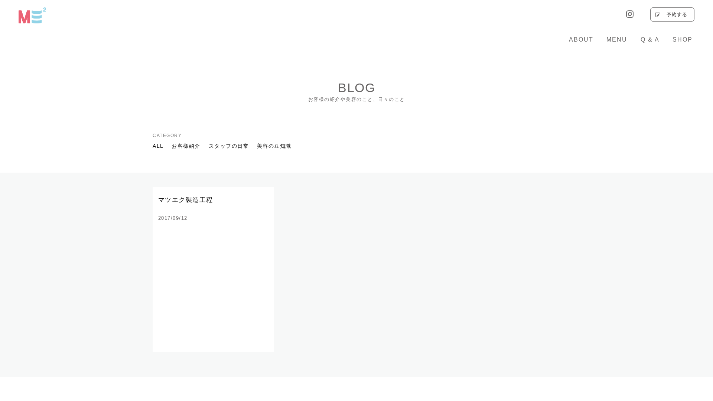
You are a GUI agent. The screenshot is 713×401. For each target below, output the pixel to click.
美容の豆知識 (274, 146)
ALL (158, 146)
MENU (616, 39)
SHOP (683, 39)
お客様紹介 (186, 146)
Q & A (650, 39)
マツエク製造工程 (185, 199)
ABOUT (581, 39)
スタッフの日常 (229, 146)
